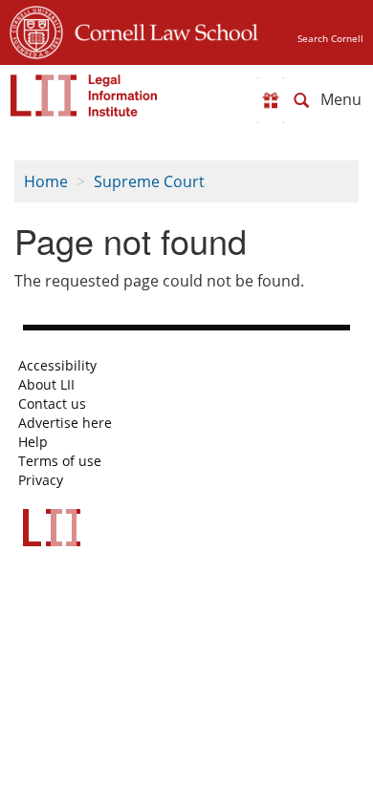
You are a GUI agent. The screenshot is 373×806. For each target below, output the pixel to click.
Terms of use (59, 461)
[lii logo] (84, 95)
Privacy (40, 480)
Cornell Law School (160, 29)
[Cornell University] (36, 29)
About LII (46, 384)
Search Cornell (330, 38)
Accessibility (57, 365)
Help (33, 442)
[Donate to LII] (270, 100)
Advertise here (65, 423)
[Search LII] (301, 100)
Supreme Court (149, 181)
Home (46, 181)
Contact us (52, 404)
